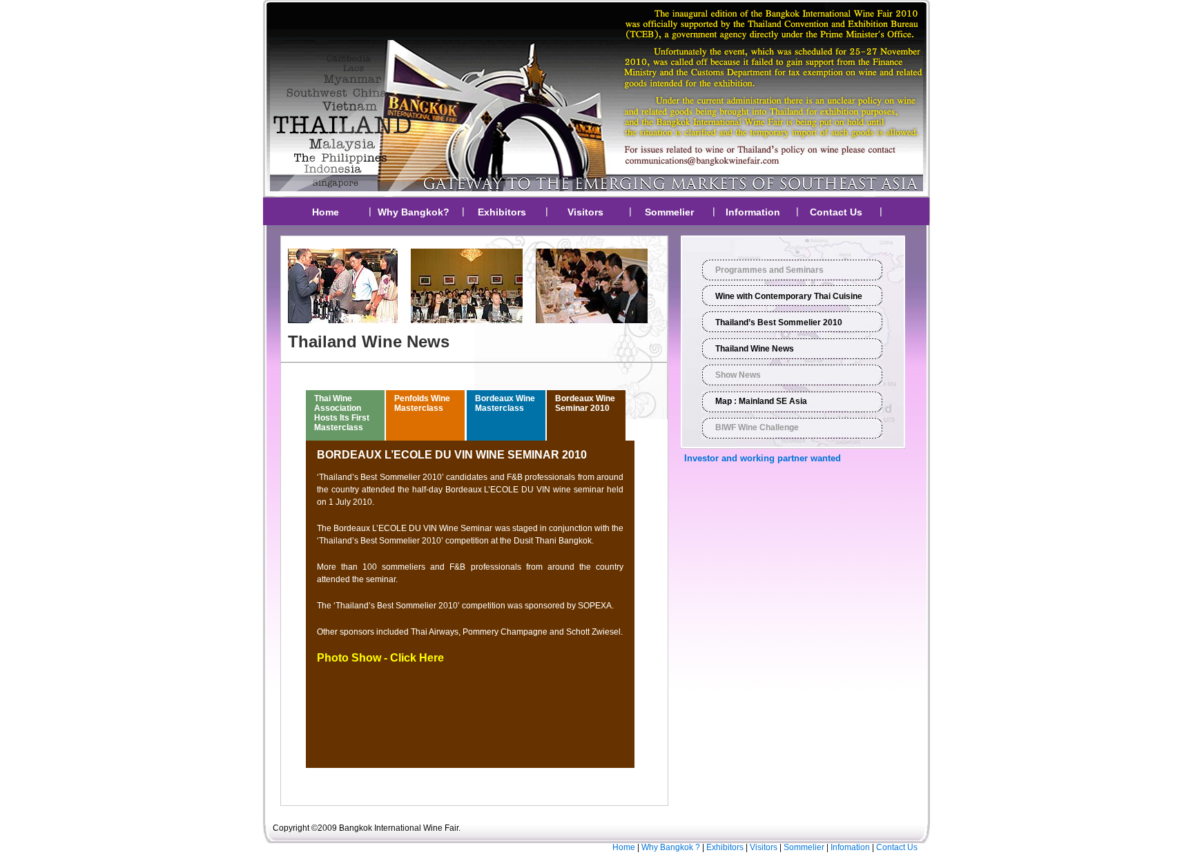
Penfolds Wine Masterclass (422, 403)
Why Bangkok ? (670, 847)
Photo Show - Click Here (380, 658)
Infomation (850, 847)
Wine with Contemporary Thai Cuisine (788, 296)
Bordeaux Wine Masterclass (505, 403)
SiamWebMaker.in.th (352, 847)
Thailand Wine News (754, 349)
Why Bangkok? (413, 212)
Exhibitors (502, 212)
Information (753, 212)
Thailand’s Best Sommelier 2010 (778, 322)
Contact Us (836, 212)
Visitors (585, 212)
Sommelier (669, 212)
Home (325, 212)
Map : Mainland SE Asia (761, 401)
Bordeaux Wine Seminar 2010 (585, 403)
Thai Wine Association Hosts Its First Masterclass (341, 413)
